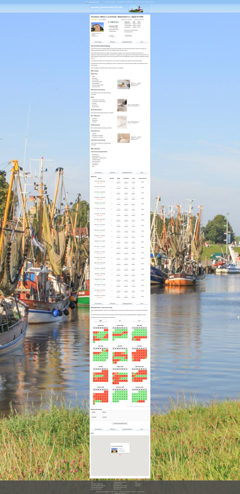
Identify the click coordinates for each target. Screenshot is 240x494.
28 (113, 401)
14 (137, 376)
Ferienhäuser (121, 2)
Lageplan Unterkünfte (96, 489)
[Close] (128, 444)
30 (117, 401)
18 (122, 396)
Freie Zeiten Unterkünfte (97, 484)
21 (113, 399)
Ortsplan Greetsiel (118, 484)
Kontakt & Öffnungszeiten (97, 487)
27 (126, 399)
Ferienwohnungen (110, 2)
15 (139, 376)
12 (124, 394)
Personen (94, 417)
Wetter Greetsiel (117, 489)
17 (143, 376)
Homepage (95, 71)
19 (124, 396)
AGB (136, 482)
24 (94, 401)
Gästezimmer (129, 2)
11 (122, 394)
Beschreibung (98, 42)
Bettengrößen (96, 148)
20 (126, 396)
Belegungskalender (127, 42)
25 (96, 401)
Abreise (104, 412)
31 (94, 403)
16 (141, 376)
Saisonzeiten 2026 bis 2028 (120, 487)
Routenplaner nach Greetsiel (120, 485)
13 (135, 376)
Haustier (104, 417)
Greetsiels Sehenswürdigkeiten (98, 485)
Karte (141, 42)
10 (120, 394)
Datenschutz (138, 484)
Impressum (137, 485)
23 (117, 399)
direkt (149, 2)
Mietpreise (112, 42)
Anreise (93, 412)
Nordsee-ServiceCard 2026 (120, 482)
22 (115, 399)
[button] (120, 455)
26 (124, 399)
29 (115, 401)
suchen (139, 2)
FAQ (92, 482)
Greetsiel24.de (94, 2)
